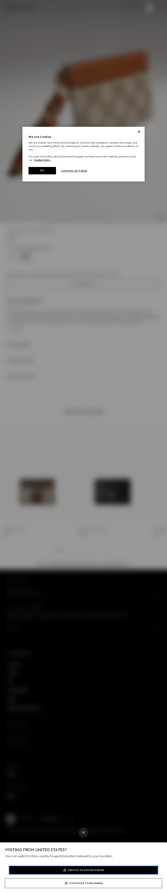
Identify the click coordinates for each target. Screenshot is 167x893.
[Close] (83, 832)
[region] (83, 154)
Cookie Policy (42, 160)
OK (42, 170)
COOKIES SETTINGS (74, 170)
